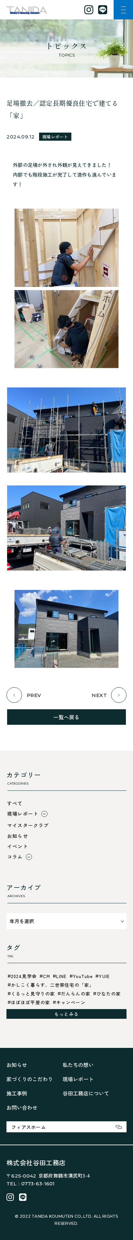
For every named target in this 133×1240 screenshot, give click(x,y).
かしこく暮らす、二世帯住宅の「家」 (52, 985)
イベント (17, 846)
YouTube (83, 976)
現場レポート (55, 137)
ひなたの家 (109, 993)
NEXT (99, 695)
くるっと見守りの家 (33, 993)
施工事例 (16, 1093)
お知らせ (17, 836)
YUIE (104, 976)
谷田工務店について (86, 1093)
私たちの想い (78, 1064)
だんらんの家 (75, 993)
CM (46, 976)
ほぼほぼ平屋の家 (30, 1002)
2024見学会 (24, 976)
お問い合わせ (21, 1107)
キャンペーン (71, 1002)
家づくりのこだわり (29, 1079)
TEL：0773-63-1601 (30, 1183)
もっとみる (66, 1014)
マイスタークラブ (28, 825)
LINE (61, 976)
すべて (15, 803)
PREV (34, 695)
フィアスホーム (28, 1127)
